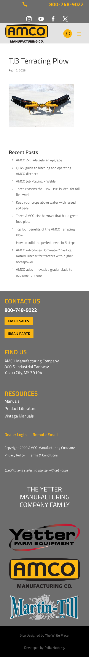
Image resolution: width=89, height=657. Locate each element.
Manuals (12, 401)
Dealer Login (16, 434)
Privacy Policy (15, 455)
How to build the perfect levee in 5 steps (45, 242)
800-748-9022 (66, 4)
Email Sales (18, 321)
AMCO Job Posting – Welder (36, 181)
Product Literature (21, 408)
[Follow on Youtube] (38, 16)
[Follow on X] (62, 16)
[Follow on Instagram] (26, 16)
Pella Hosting (54, 647)
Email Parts (19, 333)
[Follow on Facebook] (50, 16)
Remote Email (45, 434)
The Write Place (56, 635)
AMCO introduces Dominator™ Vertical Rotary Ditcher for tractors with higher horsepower (44, 255)
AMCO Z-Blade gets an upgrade (39, 160)
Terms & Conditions (43, 455)
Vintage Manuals (19, 416)
